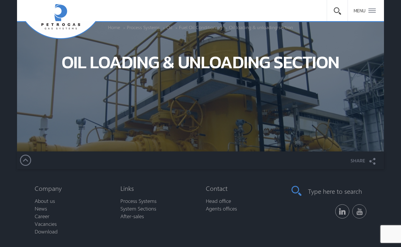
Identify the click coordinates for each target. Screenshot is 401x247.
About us (45, 200)
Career (42, 216)
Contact (217, 188)
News (41, 208)
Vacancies (46, 223)
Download (46, 231)
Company (48, 188)
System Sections (138, 208)
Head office (218, 200)
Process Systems (138, 200)
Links (127, 188)
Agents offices (221, 208)
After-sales (132, 216)
